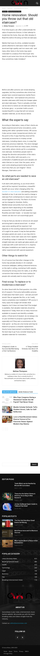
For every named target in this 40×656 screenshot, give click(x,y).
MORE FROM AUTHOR (26, 392)
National (9, 8)
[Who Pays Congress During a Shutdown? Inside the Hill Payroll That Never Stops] (7, 399)
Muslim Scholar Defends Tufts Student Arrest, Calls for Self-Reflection (25, 409)
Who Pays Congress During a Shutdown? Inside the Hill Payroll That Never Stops (24, 399)
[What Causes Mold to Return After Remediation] (7, 543)
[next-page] (6, 429)
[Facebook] (17, 638)
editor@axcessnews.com (18, 623)
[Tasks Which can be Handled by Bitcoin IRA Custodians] (7, 486)
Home (4, 8)
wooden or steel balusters (11, 192)
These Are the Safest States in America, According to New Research (24, 495)
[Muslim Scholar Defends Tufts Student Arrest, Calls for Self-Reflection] (7, 409)
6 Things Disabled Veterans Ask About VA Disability (30, 349)
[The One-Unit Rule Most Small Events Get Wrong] (7, 523)
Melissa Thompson (9, 26)
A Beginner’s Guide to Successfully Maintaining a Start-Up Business (10, 349)
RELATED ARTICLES (9, 392)
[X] (23, 638)
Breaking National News (21, 8)
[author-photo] (20, 368)
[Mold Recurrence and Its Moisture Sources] (7, 533)
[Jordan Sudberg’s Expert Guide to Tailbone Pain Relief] (7, 507)
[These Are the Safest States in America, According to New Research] (7, 496)
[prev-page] (3, 429)
